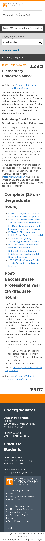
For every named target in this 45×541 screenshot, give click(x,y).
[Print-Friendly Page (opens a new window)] (38, 66)
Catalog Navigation (14, 57)
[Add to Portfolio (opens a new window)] (31, 66)
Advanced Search (11, 50)
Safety (28, 521)
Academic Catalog (16, 14)
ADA (8, 521)
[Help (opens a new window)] (41, 66)
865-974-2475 (18, 469)
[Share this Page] (34, 66)
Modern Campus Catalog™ (28, 539)
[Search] (40, 42)
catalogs (8, 533)
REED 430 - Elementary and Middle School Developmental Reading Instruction (23, 254)
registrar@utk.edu (20, 436)
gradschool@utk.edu (21, 472)
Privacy (18, 521)
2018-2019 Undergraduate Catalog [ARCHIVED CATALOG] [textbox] (23, 28)
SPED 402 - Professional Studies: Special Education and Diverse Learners (24, 263)
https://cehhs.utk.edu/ (14, 177)
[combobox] (22, 28)
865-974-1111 (17, 433)
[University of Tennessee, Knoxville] (13, 7)
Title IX (9, 528)
